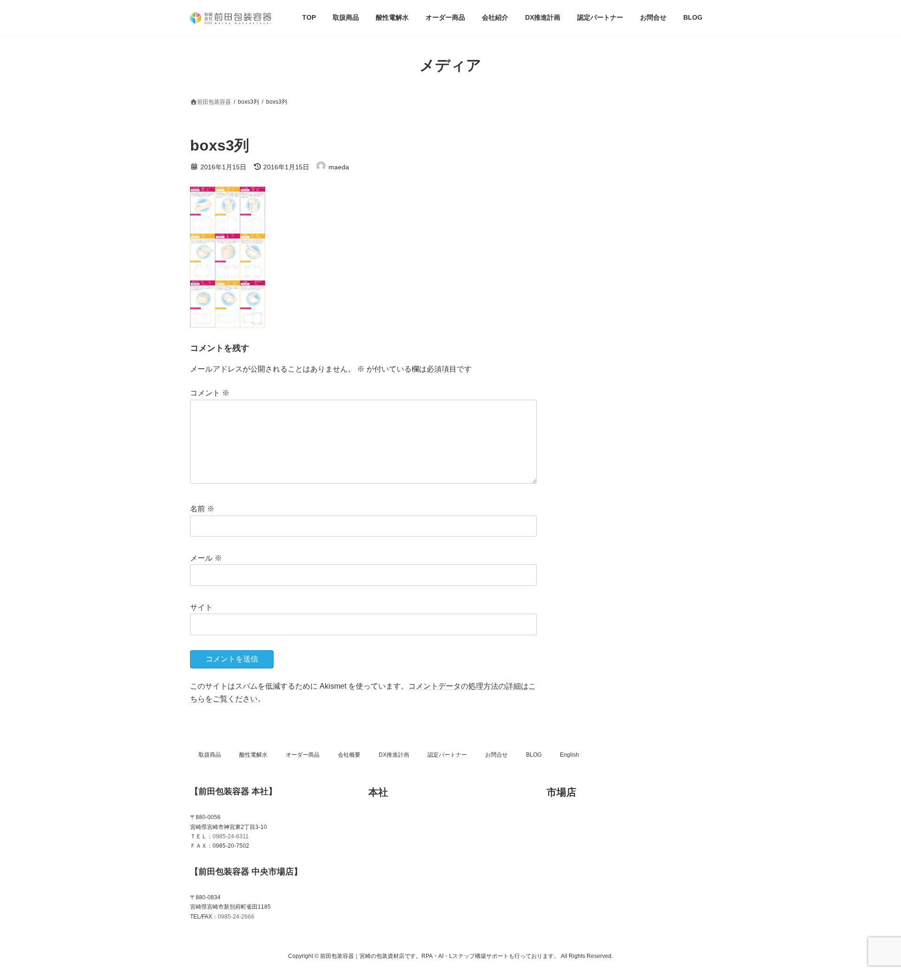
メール (206, 558)
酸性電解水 (253, 755)
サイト (201, 607)
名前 (202, 509)
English (569, 755)
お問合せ (496, 755)
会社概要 (349, 755)
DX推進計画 (394, 755)
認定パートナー (447, 755)
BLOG (534, 755)
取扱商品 (210, 755)
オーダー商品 (303, 755)
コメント (209, 393)
